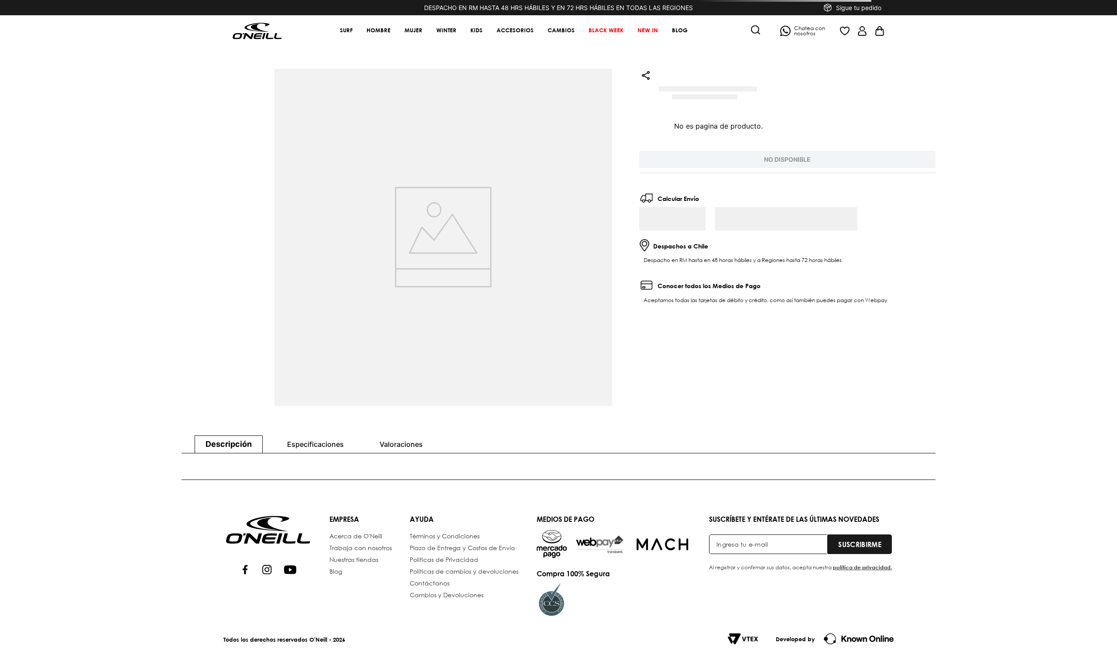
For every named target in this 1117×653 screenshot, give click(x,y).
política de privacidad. (862, 583)
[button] (755, 31)
